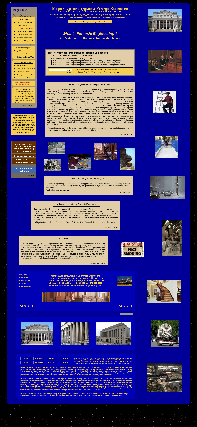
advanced (69, 72)
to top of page (126, 314)
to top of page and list (98, 263)
